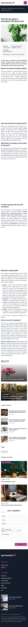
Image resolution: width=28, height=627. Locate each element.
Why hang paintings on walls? (8, 481)
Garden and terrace (7, 51)
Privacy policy (4, 565)
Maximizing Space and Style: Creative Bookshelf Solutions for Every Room (17, 411)
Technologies (4, 580)
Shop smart (4, 587)
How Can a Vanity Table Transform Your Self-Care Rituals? (18, 429)
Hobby (2, 585)
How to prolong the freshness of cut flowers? (13, 379)
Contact (3, 567)
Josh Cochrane (6, 47)
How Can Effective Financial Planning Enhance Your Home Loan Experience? (17, 438)
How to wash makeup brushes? (16, 606)
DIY (2, 590)
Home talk (3, 575)
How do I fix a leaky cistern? (15, 597)
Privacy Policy (16, 621)
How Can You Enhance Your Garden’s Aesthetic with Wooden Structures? (17, 420)
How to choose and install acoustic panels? (11, 505)
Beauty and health (6, 583)
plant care (4, 451)
